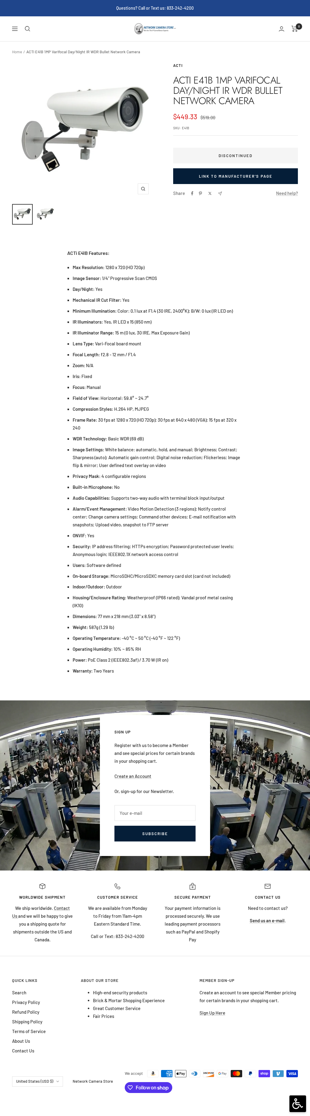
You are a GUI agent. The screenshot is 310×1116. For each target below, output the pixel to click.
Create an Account (132, 776)
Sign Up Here (212, 1013)
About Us (21, 1041)
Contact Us (23, 1050)
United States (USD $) (34, 1081)
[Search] (27, 28)
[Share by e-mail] (220, 194)
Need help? (287, 193)
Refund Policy (25, 1012)
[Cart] (295, 29)
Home (17, 51)
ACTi (178, 65)
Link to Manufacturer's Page (235, 176)
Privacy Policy (26, 1002)
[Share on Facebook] (192, 193)
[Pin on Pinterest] (200, 193)
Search (19, 992)
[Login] (281, 28)
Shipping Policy (27, 1021)
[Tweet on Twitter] (210, 193)
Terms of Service (29, 1031)
